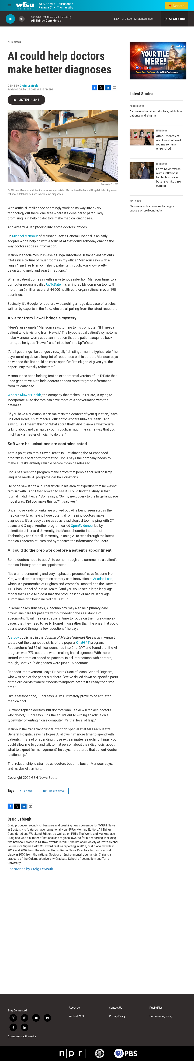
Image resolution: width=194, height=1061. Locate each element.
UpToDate (53, 284)
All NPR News (137, 105)
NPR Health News (54, 790)
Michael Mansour (25, 236)
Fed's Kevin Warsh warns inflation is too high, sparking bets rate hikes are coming (168, 177)
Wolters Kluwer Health (24, 395)
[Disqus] (97, 943)
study (14, 637)
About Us (74, 1007)
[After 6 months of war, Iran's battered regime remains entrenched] (142, 137)
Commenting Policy (161, 1016)
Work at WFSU (77, 1016)
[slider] (27, 19)
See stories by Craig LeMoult (30, 869)
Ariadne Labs (103, 579)
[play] (10, 19)
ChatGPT (83, 642)
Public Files (156, 1007)
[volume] (22, 19)
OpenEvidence (82, 526)
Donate (179, 6)
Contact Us (115, 1007)
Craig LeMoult (29, 86)
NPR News (14, 42)
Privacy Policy (117, 1016)
